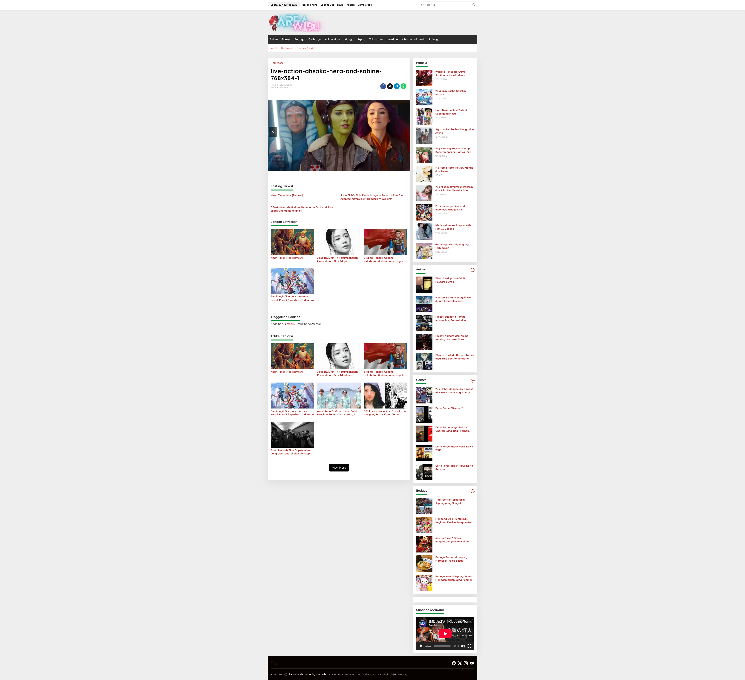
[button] (474, 5)
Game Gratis (399, 674)
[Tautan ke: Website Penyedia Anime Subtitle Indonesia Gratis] (424, 78)
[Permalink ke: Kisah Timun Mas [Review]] (292, 241)
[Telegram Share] (397, 86)
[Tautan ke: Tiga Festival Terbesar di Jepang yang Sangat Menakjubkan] (424, 506)
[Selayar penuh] (469, 646)
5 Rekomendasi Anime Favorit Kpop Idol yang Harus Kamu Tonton (385, 412)
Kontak (384, 674)
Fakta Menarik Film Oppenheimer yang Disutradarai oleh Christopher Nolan (292, 452)
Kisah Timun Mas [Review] (287, 195)
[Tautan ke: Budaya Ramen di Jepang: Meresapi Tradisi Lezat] (424, 563)
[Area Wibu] (297, 22)
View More (339, 467)
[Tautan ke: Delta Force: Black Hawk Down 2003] (424, 452)
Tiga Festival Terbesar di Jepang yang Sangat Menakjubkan (450, 501)
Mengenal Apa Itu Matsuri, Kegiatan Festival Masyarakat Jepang (453, 520)
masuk (291, 324)
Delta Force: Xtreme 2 (449, 408)
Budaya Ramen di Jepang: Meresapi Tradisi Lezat (451, 559)
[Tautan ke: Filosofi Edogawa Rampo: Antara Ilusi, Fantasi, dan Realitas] (424, 323)
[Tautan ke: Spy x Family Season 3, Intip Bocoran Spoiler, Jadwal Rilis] (424, 154)
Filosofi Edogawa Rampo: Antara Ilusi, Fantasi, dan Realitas (450, 318)
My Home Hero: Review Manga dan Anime (454, 169)
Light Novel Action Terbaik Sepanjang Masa (451, 112)
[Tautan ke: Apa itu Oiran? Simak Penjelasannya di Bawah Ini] (424, 544)
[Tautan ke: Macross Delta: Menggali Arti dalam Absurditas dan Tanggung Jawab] (424, 303)
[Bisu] (463, 646)
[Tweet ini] (390, 86)
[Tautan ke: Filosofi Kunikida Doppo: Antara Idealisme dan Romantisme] (424, 361)
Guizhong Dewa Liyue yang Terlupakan (452, 246)
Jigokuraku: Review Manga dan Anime (454, 131)
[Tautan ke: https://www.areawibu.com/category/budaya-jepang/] (472, 491)
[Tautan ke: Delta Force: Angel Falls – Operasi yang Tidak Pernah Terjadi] (424, 433)
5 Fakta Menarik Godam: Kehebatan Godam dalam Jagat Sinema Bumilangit (302, 209)
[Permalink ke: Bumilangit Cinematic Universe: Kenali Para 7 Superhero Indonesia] (292, 280)
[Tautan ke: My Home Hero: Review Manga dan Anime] (424, 174)
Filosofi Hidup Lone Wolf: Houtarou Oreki (450, 280)
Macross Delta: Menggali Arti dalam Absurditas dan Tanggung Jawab (453, 299)
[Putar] (421, 646)
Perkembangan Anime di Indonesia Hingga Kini (450, 207)
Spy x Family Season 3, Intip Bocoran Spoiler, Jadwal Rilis (453, 150)
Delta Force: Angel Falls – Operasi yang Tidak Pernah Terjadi (452, 429)
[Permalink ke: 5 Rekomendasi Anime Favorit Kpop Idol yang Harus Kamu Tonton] (385, 395)
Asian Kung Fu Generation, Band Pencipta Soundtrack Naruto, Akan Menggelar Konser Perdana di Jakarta (338, 412)
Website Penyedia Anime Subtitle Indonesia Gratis (450, 73)
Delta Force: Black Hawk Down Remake (454, 467)
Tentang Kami (340, 674)
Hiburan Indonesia (279, 87)
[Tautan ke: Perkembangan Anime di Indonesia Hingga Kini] (424, 212)
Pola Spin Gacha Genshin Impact (450, 92)
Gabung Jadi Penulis (364, 674)
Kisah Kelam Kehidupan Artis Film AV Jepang (453, 227)
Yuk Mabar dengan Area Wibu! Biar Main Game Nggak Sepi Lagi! (454, 390)
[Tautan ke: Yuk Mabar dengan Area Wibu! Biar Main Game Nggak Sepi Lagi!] (424, 395)
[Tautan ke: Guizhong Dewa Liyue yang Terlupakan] (424, 250)
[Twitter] (459, 663)
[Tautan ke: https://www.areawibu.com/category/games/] (472, 380)
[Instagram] (465, 663)
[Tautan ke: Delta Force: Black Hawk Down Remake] (424, 472)
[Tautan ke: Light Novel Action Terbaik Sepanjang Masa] (424, 116)
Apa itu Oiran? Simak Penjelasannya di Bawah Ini (452, 539)
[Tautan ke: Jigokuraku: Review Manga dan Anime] (424, 135)
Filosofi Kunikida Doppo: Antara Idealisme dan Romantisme (454, 356)
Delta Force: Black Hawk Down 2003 (454, 448)
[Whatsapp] (403, 86)
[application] (445, 633)
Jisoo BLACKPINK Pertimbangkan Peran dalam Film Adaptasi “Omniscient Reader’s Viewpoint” (372, 197)
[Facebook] (453, 663)
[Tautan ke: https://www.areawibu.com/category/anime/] (472, 270)
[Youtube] (471, 663)
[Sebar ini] (383, 86)
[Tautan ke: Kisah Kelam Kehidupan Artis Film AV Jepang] (424, 231)
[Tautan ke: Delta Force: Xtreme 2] (424, 414)
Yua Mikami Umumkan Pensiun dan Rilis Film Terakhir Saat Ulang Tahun (454, 188)
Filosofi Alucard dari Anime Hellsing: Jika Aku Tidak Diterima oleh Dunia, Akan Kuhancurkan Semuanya (451, 337)
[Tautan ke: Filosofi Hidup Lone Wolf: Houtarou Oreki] (424, 284)
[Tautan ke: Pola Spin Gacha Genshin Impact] (424, 97)
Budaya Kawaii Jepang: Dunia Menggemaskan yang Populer (453, 578)
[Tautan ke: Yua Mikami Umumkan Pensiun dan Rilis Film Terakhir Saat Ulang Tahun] (424, 193)
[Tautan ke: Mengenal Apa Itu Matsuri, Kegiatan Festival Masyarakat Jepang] (424, 525)
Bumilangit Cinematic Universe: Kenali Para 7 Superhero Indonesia (292, 298)
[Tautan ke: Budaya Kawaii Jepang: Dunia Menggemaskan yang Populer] (424, 582)
